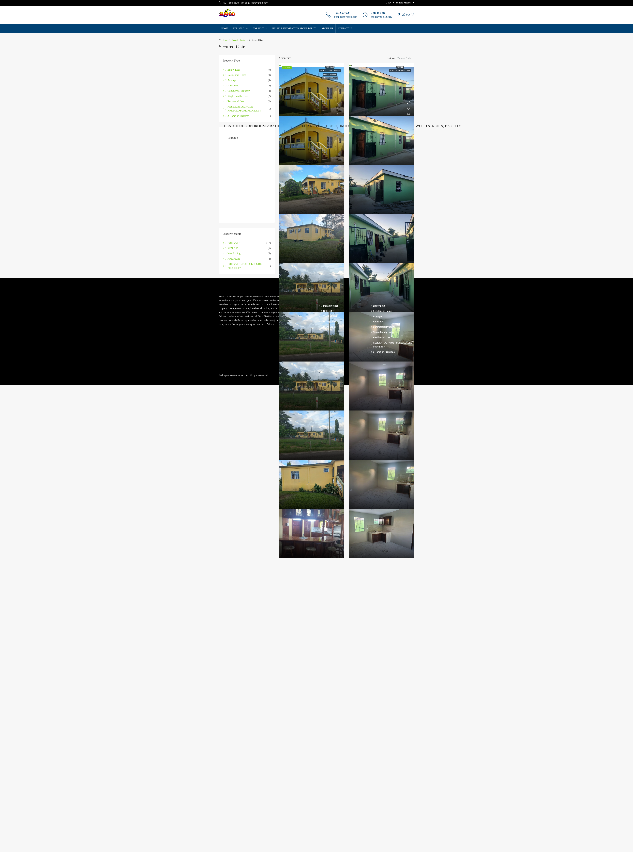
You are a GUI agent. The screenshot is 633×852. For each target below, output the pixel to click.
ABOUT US (327, 28)
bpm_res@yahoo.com (345, 16)
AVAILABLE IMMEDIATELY (330, 71)
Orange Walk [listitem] (330, 327)
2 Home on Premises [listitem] (238, 115)
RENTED (400, 67)
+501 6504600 (341, 12)
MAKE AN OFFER (329, 74)
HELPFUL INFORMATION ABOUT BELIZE (294, 28)
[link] (311, 91)
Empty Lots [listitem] (233, 69)
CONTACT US (345, 28)
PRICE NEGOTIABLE (330, 78)
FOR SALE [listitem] (233, 248)
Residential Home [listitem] (236, 75)
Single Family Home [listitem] (238, 96)
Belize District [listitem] (330, 311)
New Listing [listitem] (234, 258)
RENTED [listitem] (232, 253)
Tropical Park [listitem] (330, 321)
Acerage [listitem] (231, 80)
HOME (224, 28)
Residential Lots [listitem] (235, 101)
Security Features (239, 40)
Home (225, 40)
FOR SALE (330, 67)
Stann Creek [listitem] (329, 332)
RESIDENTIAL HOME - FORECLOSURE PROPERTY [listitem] (244, 108)
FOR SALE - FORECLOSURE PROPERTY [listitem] (244, 271)
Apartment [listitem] (233, 85)
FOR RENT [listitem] (234, 264)
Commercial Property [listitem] (238, 90)
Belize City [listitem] (328, 316)
